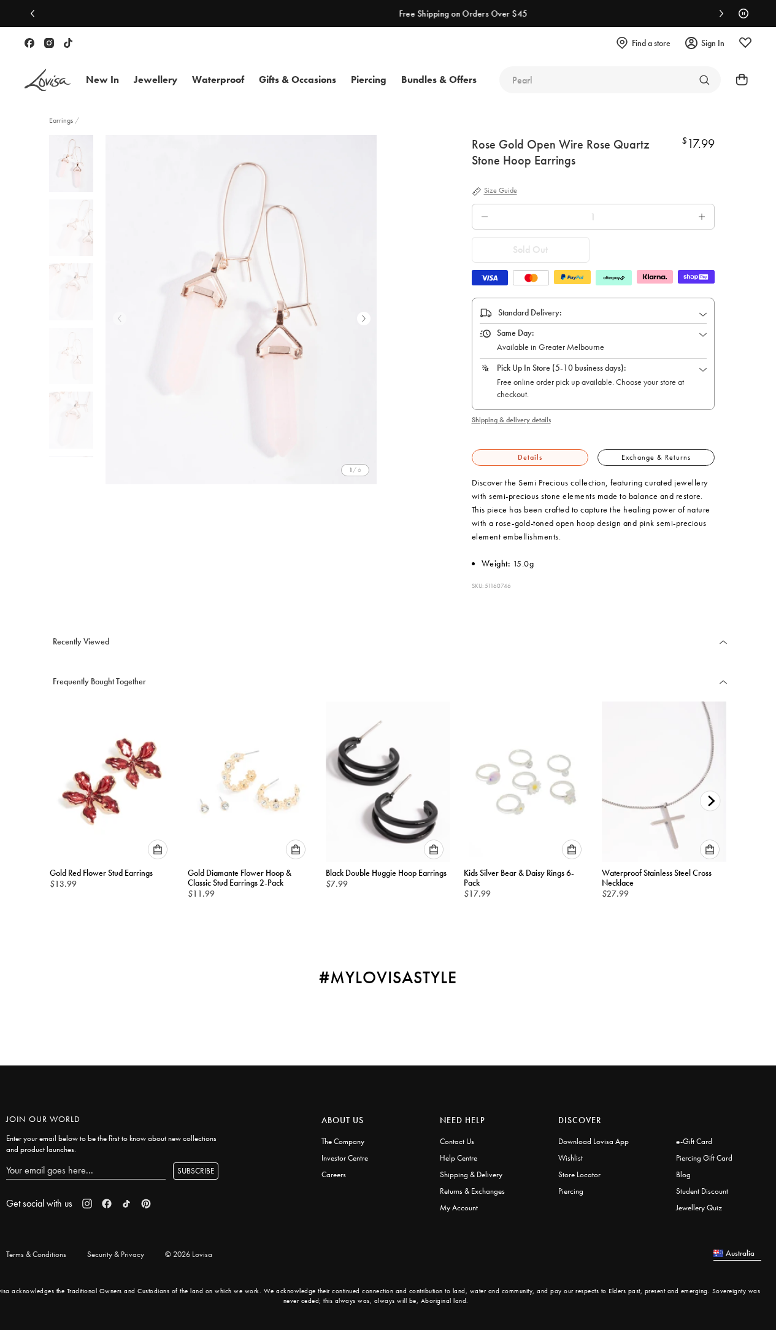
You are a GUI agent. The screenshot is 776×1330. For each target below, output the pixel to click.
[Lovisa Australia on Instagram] (49, 43)
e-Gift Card (694, 1141)
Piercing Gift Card (704, 1158)
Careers (333, 1174)
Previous (119, 318)
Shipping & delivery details (511, 420)
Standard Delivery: (530, 312)
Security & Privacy (115, 1254)
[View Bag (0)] (737, 79)
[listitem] (241, 309)
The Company (342, 1141)
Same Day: (515, 333)
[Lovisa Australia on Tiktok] (68, 43)
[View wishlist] (745, 43)
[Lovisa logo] (48, 80)
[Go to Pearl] (704, 80)
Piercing (570, 1191)
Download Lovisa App (593, 1141)
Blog (683, 1174)
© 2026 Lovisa (188, 1254)
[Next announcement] (718, 13)
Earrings (62, 120)
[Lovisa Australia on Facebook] (29, 43)
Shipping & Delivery (471, 1174)
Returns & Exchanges (472, 1191)
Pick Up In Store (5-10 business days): (561, 368)
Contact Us (457, 1141)
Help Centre (458, 1158)
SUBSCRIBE (195, 1171)
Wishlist (570, 1158)
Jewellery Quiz (699, 1207)
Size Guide (500, 191)
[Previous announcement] (36, 13)
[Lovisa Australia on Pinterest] (146, 1203)
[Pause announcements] (740, 13)
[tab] (530, 457)
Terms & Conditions (36, 1254)
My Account (459, 1207)
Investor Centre (344, 1158)
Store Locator (579, 1174)
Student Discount (702, 1191)
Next (364, 318)
